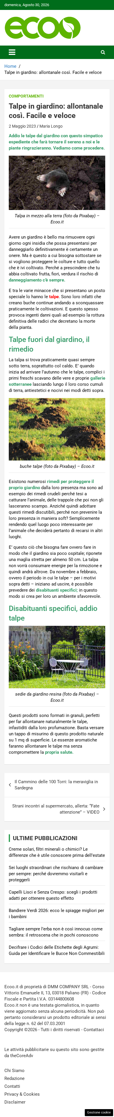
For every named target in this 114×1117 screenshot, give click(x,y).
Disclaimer (14, 1102)
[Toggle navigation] (12, 52)
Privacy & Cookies (22, 1094)
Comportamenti (26, 96)
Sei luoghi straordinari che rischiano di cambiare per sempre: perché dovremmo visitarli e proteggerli (56, 874)
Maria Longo (51, 126)
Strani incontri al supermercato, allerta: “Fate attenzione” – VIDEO (55, 809)
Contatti (12, 1086)
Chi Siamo (14, 1070)
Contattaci (94, 1029)
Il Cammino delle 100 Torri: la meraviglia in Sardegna (56, 785)
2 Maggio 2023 (22, 126)
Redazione (14, 1078)
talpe (54, 296)
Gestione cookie (99, 1112)
